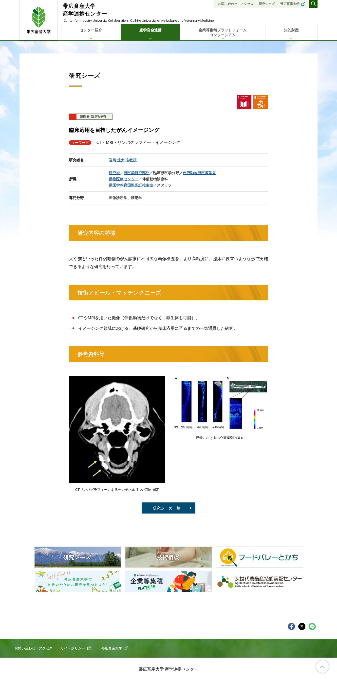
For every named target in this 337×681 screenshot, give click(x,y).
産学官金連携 (150, 29)
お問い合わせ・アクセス (235, 3)
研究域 (114, 172)
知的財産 (291, 29)
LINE (312, 626)
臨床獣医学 (99, 116)
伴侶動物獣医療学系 (199, 172)
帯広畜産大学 (290, 3)
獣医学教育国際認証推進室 (131, 185)
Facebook (291, 626)
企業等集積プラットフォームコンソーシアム (223, 32)
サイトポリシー (73, 648)
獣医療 (85, 116)
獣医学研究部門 (137, 172)
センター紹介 (91, 29)
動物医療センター (123, 178)
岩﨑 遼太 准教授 (123, 159)
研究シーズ (267, 3)
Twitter (302, 626)
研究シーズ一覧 (166, 508)
